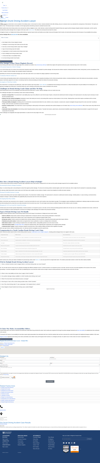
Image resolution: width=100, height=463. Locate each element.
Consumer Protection (22, 439)
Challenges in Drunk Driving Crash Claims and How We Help (15, 44)
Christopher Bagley (37, 437)
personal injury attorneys (41, 64)
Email (1, 360)
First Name (2, 357)
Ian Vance (50, 448)
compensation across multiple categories (39, 231)
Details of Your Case (4, 366)
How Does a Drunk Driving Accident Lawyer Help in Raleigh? (15, 46)
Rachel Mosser (51, 441)
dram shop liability (81, 330)
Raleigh (4, 437)
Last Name (52, 357)
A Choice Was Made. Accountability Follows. (11, 55)
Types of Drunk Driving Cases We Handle (11, 48)
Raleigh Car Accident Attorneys (7, 397)
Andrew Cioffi (36, 444)
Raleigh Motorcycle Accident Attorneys (8, 398)
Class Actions (20, 441)
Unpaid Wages (21, 442)
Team (4, 5)
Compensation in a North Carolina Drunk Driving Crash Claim (15, 51)
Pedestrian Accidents (5, 393)
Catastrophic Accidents (5, 395)
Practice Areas (4, 7)
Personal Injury (21, 437)
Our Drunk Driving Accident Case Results (10, 57)
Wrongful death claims (19, 224)
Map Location (5, 439)
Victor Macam (51, 437)
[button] (1, 427)
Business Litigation (21, 444)
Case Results (4, 10)
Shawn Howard (36, 448)
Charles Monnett (51, 442)
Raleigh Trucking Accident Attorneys (7, 400)
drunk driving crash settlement (76, 105)
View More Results (3, 424)
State (51, 363)
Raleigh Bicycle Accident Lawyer (7, 390)
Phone (1, 363)
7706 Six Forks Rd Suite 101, (9, 343)
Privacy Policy (6, 374)
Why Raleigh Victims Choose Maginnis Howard (12, 42)
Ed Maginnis (50, 439)
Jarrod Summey (51, 446)
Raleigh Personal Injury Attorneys (7, 387)
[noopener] (63, 443)
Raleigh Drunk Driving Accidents (7, 392)
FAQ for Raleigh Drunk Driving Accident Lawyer (12, 53)
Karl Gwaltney (36, 446)
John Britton (35, 441)
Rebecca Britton (36, 442)
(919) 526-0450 (6, 345)
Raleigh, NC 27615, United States (6, 344)
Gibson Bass (35, 439)
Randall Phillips (51, 444)
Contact (6, 17)
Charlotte (5, 441)
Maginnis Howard (3, 336)
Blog (2, 17)
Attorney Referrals (5, 12)
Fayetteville (6, 444)
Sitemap (19, 452)
